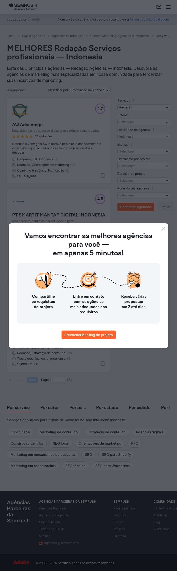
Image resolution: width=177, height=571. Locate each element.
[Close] (163, 228)
